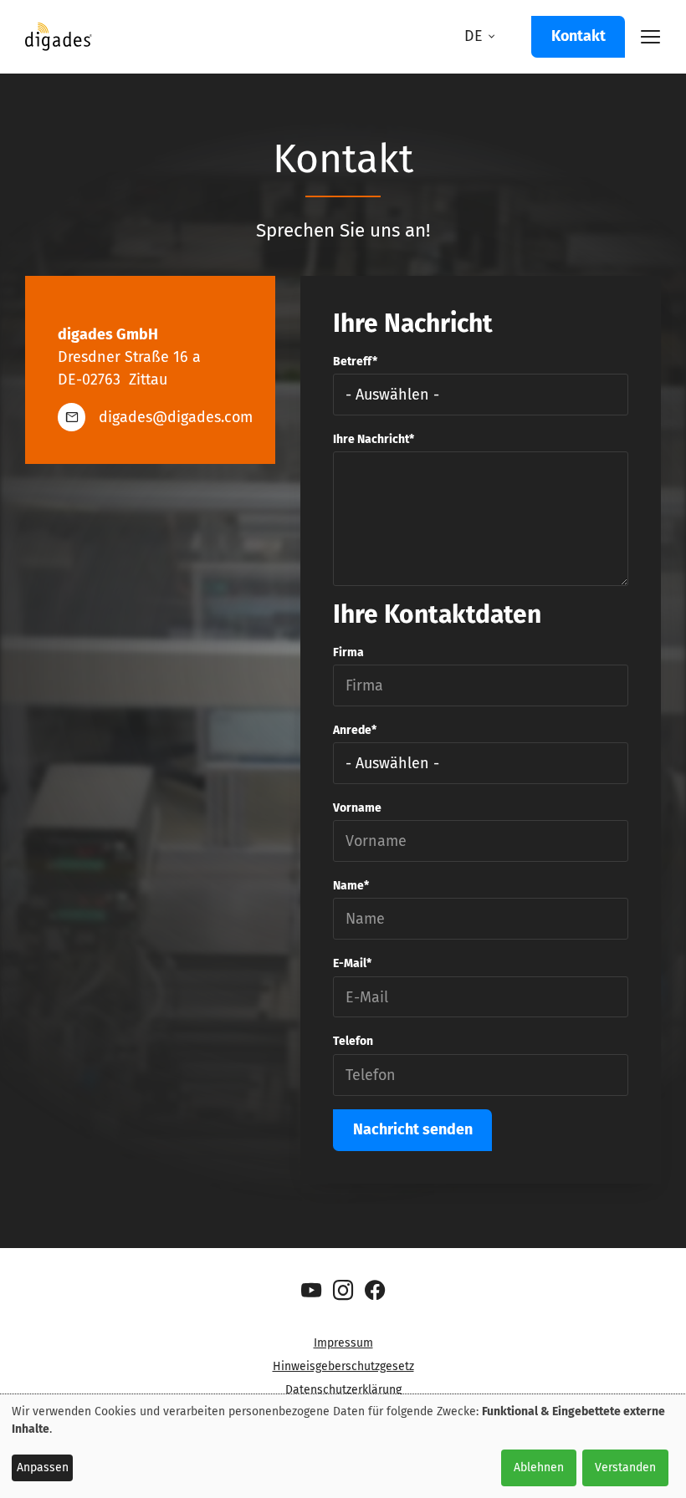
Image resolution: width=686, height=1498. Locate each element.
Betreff (352, 361)
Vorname (357, 808)
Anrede (352, 730)
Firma (348, 652)
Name (348, 886)
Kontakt (578, 36)
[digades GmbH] (58, 42)
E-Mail (349, 963)
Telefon (353, 1041)
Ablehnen (539, 1467)
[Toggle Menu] (643, 37)
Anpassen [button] (43, 1467)
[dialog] (343, 1446)
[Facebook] (375, 1291)
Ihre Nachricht (371, 439)
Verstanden (625, 1467)
